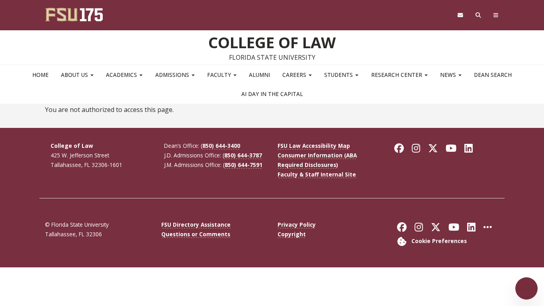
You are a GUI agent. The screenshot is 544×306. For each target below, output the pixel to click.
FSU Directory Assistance (196, 224)
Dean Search (493, 74)
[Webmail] (460, 15)
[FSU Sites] (496, 15)
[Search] (478, 15)
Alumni (259, 74)
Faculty (220, 74)
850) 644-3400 (221, 145)
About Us (75, 74)
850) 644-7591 (243, 165)
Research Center (397, 74)
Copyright (292, 234)
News (449, 74)
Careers (295, 74)
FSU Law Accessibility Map (314, 145)
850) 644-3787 (243, 155)
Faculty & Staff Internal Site (317, 174)
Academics (122, 74)
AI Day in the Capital (272, 94)
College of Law (272, 42)
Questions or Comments (195, 234)
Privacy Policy (297, 224)
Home (40, 74)
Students (339, 74)
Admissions (173, 74)
